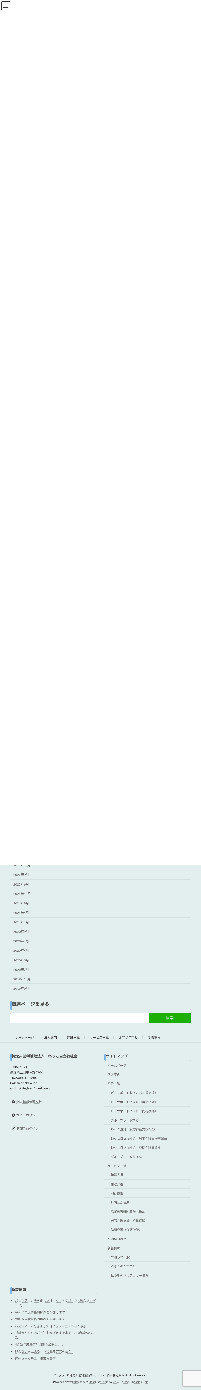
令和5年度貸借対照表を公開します (39, 1344)
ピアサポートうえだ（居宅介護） (134, 1102)
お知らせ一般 (120, 1257)
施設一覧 (73, 1037)
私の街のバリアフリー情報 (129, 1275)
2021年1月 (21, 922)
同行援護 (117, 1193)
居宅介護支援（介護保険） (129, 1221)
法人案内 (50, 1037)
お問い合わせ (128, 1037)
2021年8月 (21, 903)
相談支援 (117, 1175)
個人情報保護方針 (29, 1102)
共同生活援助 (120, 1202)
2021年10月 (22, 894)
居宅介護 (117, 1184)
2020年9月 (21, 932)
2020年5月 (21, 941)
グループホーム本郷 (125, 1120)
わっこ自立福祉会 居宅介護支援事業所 (139, 1138)
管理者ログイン (27, 1128)
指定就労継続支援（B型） (129, 1212)
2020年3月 (21, 960)
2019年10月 (22, 979)
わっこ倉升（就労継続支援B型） (134, 1129)
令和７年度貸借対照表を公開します (40, 1312)
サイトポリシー (27, 1115)
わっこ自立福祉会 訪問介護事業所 (136, 1148)
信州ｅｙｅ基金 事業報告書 (35, 1358)
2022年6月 (21, 884)
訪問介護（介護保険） (126, 1230)
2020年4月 (21, 950)
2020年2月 (21, 970)
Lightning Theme (99, 1381)
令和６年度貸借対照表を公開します (40, 1319)
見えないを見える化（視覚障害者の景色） (45, 1352)
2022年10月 (22, 865)
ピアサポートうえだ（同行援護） (134, 1111)
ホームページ (24, 1037)
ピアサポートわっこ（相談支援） (134, 1093)
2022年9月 (21, 875)
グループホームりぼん (126, 1157)
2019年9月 (21, 989)
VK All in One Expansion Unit (130, 1381)
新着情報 (154, 1037)
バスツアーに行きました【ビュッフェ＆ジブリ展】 (51, 1326)
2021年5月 (21, 913)
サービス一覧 (99, 1037)
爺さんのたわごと (123, 1266)
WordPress (75, 1381)
